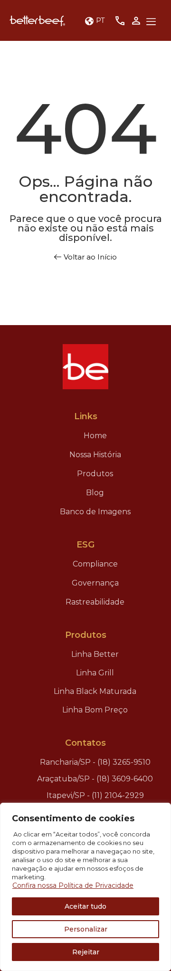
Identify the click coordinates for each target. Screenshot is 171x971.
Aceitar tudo (85, 906)
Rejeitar (85, 952)
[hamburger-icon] (151, 22)
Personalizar (85, 929)
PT (100, 20)
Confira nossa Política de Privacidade (72, 885)
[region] (85, 887)
